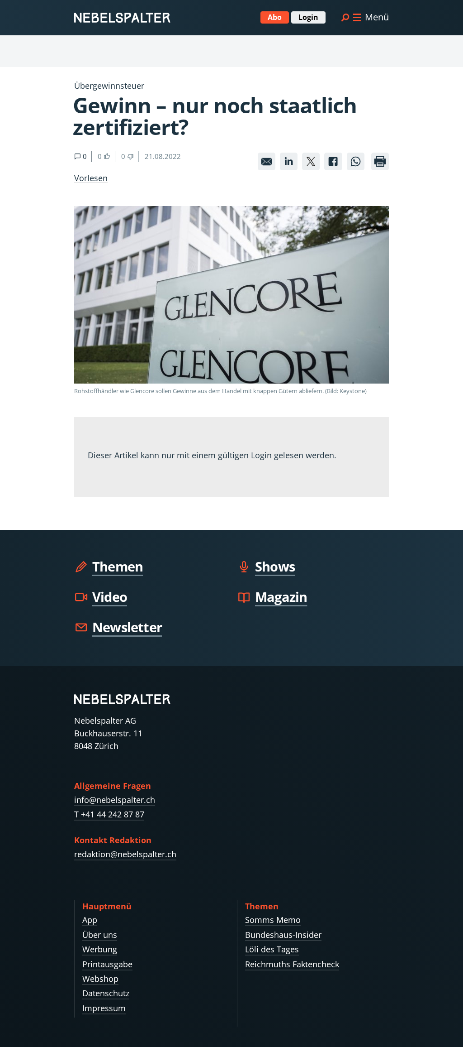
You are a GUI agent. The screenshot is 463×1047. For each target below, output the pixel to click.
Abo (275, 17)
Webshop (100, 978)
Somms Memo (273, 919)
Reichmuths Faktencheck (292, 964)
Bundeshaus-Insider (283, 934)
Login (308, 17)
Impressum (104, 1008)
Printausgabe (107, 964)
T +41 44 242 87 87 (109, 814)
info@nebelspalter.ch (114, 799)
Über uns (99, 934)
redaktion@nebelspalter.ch (125, 854)
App (89, 919)
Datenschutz (105, 993)
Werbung (99, 949)
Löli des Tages (272, 949)
